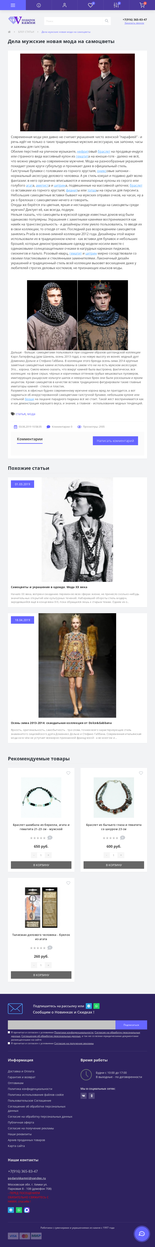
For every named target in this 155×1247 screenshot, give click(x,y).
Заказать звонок (134, 23)
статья (21, 414)
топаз (91, 190)
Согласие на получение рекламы (31, 1128)
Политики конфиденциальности (73, 1032)
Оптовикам (15, 1083)
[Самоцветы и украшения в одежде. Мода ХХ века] (77, 529)
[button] (65, 5)
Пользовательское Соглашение (29, 1100)
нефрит (83, 151)
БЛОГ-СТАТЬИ (26, 32)
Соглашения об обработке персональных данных (51, 1036)
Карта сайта (16, 1146)
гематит (82, 156)
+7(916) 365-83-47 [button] (23, 1171)
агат (29, 185)
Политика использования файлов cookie (36, 1095)
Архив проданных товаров (26, 1140)
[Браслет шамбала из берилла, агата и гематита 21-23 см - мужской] (41, 797)
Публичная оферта (21, 1122)
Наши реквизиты (20, 1134)
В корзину (41, 865)
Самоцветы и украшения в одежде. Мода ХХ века (49, 587)
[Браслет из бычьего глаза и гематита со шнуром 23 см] (114, 797)
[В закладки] (68, 773)
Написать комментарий (115, 441)
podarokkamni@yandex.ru (27, 1178)
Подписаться (131, 1025)
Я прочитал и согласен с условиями (52, 1043)
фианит (72, 190)
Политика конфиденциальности (30, 1089)
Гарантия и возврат (22, 1077)
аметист (42, 185)
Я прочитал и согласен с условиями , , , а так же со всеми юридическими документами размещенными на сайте (75, 1036)
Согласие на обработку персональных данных (40, 1116)
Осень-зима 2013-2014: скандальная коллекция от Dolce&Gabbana (61, 723)
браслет (104, 151)
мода (31, 414)
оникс (101, 171)
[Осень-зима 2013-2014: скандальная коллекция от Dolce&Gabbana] (77, 665)
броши (29, 399)
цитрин (59, 185)
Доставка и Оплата (21, 1071)
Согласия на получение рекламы (74, 1043)
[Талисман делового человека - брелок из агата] (41, 907)
